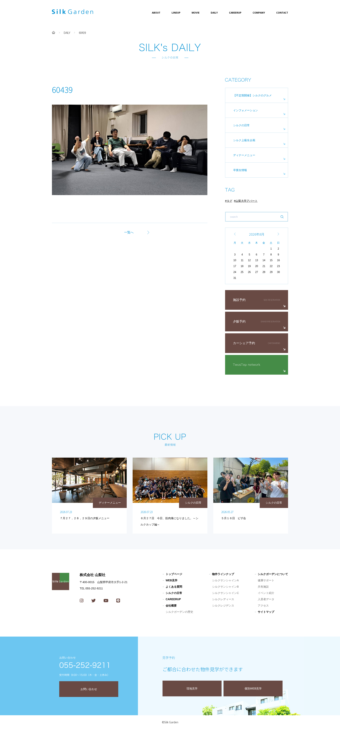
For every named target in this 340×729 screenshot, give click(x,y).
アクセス (263, 605)
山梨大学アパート (247, 200)
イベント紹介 (266, 592)
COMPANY (259, 12)
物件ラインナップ (223, 574)
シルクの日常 (241, 125)
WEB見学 (171, 580)
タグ (229, 200)
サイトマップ (266, 611)
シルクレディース (223, 599)
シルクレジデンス (223, 605)
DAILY (214, 12)
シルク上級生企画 (244, 140)
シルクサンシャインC (225, 592)
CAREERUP (235, 12)
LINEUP (176, 12)
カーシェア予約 (244, 343)
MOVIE (196, 12)
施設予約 (239, 299)
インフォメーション (245, 110)
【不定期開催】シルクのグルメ (252, 95)
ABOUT (156, 12)
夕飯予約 (239, 321)
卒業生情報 (240, 170)
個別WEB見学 (253, 688)
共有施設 (263, 586)
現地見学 (192, 688)
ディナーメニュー (244, 155)
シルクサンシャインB (225, 586)
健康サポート (266, 580)
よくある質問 (174, 586)
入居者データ (266, 599)
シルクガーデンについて (273, 574)
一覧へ (129, 232)
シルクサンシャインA (225, 580)
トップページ (174, 574)
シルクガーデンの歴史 (179, 611)
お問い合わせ (88, 689)
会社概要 (171, 605)
